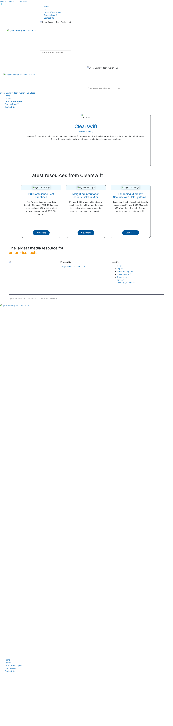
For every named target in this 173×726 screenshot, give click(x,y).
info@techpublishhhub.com (73, 266)
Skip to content (7, 1)
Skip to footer (20, 1)
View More (41, 233)
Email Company (86, 131)
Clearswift (85, 126)
